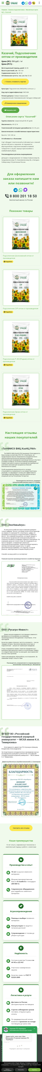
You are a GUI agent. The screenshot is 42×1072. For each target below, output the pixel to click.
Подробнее (8, 261)
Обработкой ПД (25, 1065)
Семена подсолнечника (16, 10)
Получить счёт (11, 110)
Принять (34, 1069)
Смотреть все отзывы (21, 828)
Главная (4, 10)
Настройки (21, 1069)
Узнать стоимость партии (16, 82)
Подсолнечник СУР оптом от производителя (20, 308)
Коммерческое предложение (16, 103)
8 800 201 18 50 (23, 196)
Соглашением (15, 1065)
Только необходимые (7, 1069)
